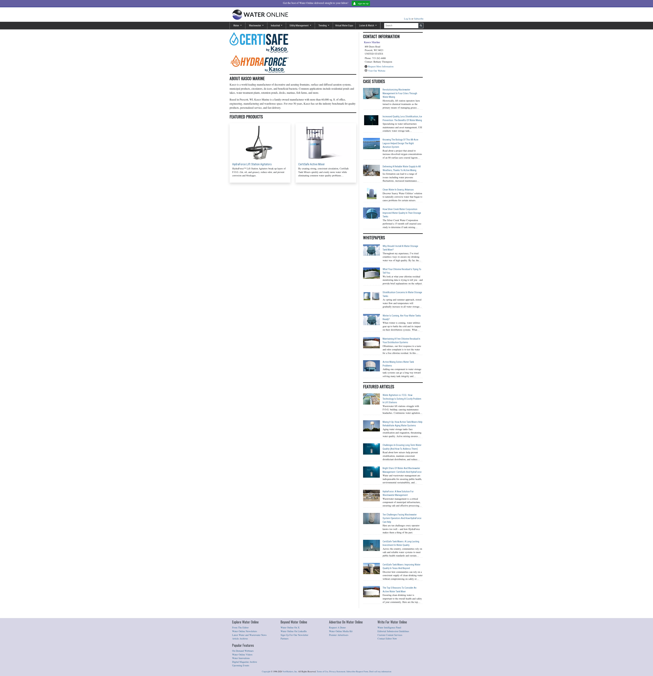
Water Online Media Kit (341, 631)
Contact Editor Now (387, 638)
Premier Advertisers (338, 635)
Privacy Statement (337, 671)
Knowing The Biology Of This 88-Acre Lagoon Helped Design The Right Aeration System (400, 143)
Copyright (266, 671)
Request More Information (381, 66)
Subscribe (418, 18)
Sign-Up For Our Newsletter (294, 635)
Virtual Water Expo (344, 25)
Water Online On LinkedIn (294, 631)
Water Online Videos (242, 654)
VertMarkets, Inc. (290, 671)
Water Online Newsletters (244, 631)
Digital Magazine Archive (244, 661)
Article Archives (240, 638)
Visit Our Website (376, 70)
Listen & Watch (367, 25)
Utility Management (299, 25)
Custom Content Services (390, 635)
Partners (285, 638)
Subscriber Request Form (357, 671)
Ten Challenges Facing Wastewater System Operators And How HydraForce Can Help (402, 518)
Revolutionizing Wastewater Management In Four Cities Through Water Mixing (400, 93)
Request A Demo (337, 627)
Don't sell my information (380, 671)
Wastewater (255, 25)
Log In (407, 18)
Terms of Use (322, 671)
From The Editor (240, 627)
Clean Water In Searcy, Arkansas (398, 189)
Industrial (275, 25)
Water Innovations (241, 658)
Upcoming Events (240, 665)
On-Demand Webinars (243, 650)
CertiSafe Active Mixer (311, 164)
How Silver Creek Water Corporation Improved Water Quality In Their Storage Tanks (402, 213)
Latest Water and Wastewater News (249, 635)
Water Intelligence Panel (389, 627)
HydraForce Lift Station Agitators (252, 164)
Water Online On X (290, 627)
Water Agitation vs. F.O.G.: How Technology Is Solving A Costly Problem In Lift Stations (402, 399)
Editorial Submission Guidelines (393, 631)
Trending (323, 25)
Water (236, 25)
